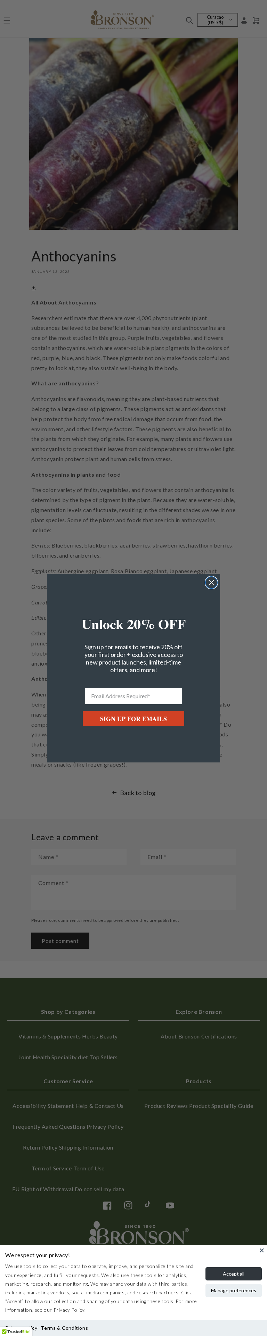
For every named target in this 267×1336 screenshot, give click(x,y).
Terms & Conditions (64, 1328)
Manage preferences (233, 1290)
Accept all (233, 1274)
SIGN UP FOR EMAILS (133, 718)
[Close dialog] (211, 582)
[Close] (262, 1250)
